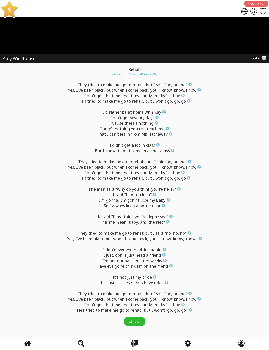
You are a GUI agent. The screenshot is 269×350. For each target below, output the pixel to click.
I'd (105, 112)
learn (125, 134)
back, (144, 90)
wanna (132, 249)
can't (114, 134)
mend (162, 266)
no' (183, 161)
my (136, 95)
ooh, (119, 255)
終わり (134, 321)
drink (145, 249)
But (98, 150)
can (142, 128)
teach (152, 128)
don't (125, 150)
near (156, 205)
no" (184, 84)
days (150, 117)
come (133, 90)
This (104, 222)
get (127, 145)
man (101, 189)
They (82, 84)
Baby (160, 200)
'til (118, 282)
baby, (134, 222)
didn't (117, 145)
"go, (169, 310)
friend (155, 255)
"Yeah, (122, 222)
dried (159, 282)
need (140, 255)
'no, (169, 161)
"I (125, 194)
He (98, 216)
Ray (157, 112)
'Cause (117, 123)
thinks (159, 95)
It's (115, 277)
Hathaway (158, 134)
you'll (155, 90)
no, (176, 84)
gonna (133, 200)
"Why (120, 189)
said (160, 84)
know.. (191, 238)
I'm (169, 95)
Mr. (144, 134)
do (128, 189)
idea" (147, 194)
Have (101, 266)
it (118, 150)
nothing (146, 123)
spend (136, 260)
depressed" (157, 216)
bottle (145, 205)
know (191, 90)
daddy (146, 95)
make (108, 84)
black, (99, 90)
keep (130, 205)
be (124, 112)
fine (176, 95)
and (125, 95)
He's (82, 101)
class (150, 145)
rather (115, 112)
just (119, 216)
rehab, (138, 84)
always (118, 205)
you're (157, 189)
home (138, 112)
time (116, 95)
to (100, 84)
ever (121, 249)
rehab (138, 233)
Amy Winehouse (19, 58)
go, (170, 101)
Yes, (71, 90)
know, (167, 90)
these (127, 282)
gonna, (112, 200)
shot (155, 150)
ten (146, 260)
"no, (168, 84)
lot (137, 145)
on (146, 266)
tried (92, 84)
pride (147, 277)
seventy (137, 117)
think (145, 189)
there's (130, 123)
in (143, 145)
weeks (156, 260)
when (119, 90)
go (124, 84)
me (117, 84)
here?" (170, 189)
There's (107, 128)
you (134, 128)
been (88, 90)
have (148, 282)
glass (165, 150)
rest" (160, 222)
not (112, 260)
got (100, 95)
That (101, 134)
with (149, 112)
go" (184, 310)
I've (79, 90)
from (135, 134)
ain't (91, 95)
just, (110, 255)
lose (144, 200)
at (130, 112)
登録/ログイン (256, 3)
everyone (115, 266)
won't (161, 101)
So (106, 205)
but (149, 84)
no (138, 194)
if (131, 95)
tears (138, 282)
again (156, 249)
